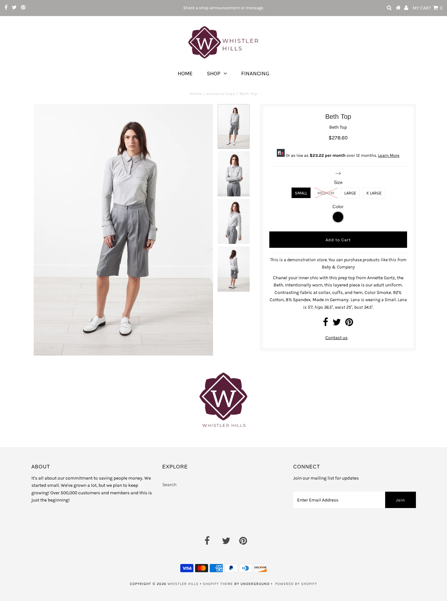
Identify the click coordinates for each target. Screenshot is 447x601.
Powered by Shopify (296, 584)
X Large (374, 193)
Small (301, 193)
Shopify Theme (218, 584)
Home (185, 73)
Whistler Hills (183, 584)
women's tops (220, 93)
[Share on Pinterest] (349, 324)
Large (350, 193)
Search (169, 484)
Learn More (389, 155)
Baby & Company (338, 267)
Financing (255, 73)
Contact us (336, 337)
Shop (213, 73)
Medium (325, 193)
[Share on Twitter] (336, 324)
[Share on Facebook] (325, 324)
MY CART (427, 8)
